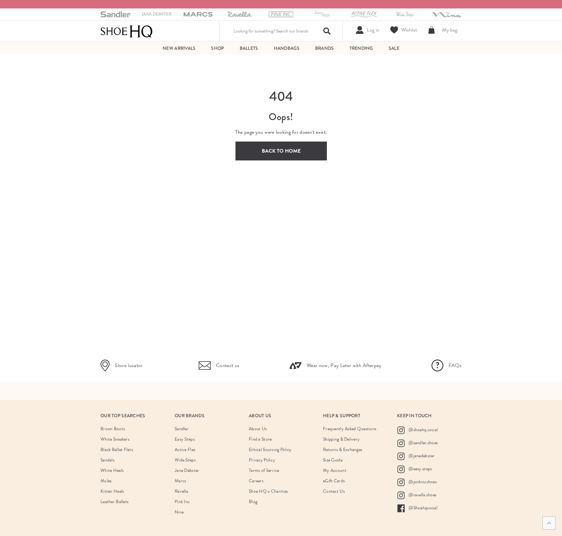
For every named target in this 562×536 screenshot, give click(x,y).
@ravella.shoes (422, 494)
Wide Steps (185, 460)
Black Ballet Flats (116, 449)
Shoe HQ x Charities (268, 491)
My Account (334, 470)
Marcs (180, 480)
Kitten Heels (112, 491)
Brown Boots (112, 428)
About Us (258, 428)
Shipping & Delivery (341, 439)
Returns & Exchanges (342, 449)
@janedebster (421, 455)
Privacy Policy (262, 460)
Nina (179, 512)
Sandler (182, 428)
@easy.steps (420, 468)
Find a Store (260, 439)
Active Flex (185, 449)
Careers (256, 480)
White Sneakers (114, 439)
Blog (253, 501)
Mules (106, 480)
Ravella (181, 491)
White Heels (112, 470)
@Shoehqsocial (422, 507)
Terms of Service (264, 470)
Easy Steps (185, 439)
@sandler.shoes (423, 442)
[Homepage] (126, 30)
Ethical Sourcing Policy (270, 449)
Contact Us (334, 491)
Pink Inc (182, 501)
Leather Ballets (114, 501)
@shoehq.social (423, 429)
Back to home (281, 151)
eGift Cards (334, 480)
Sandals (107, 460)
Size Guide (332, 460)
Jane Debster (187, 470)
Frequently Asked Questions (349, 428)
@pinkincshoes (422, 481)
